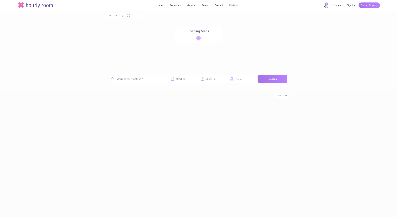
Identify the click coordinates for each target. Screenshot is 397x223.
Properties (175, 5)
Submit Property (369, 5)
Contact (219, 5)
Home (160, 5)
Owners (191, 5)
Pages (205, 5)
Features (233, 5)
